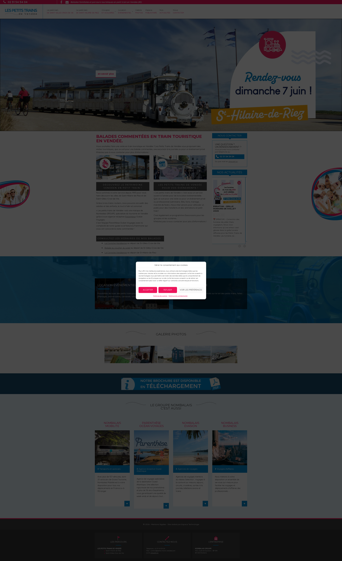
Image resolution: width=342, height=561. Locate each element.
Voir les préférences (191, 290)
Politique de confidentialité (178, 296)
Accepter (148, 290)
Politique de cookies (160, 296)
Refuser (168, 290)
